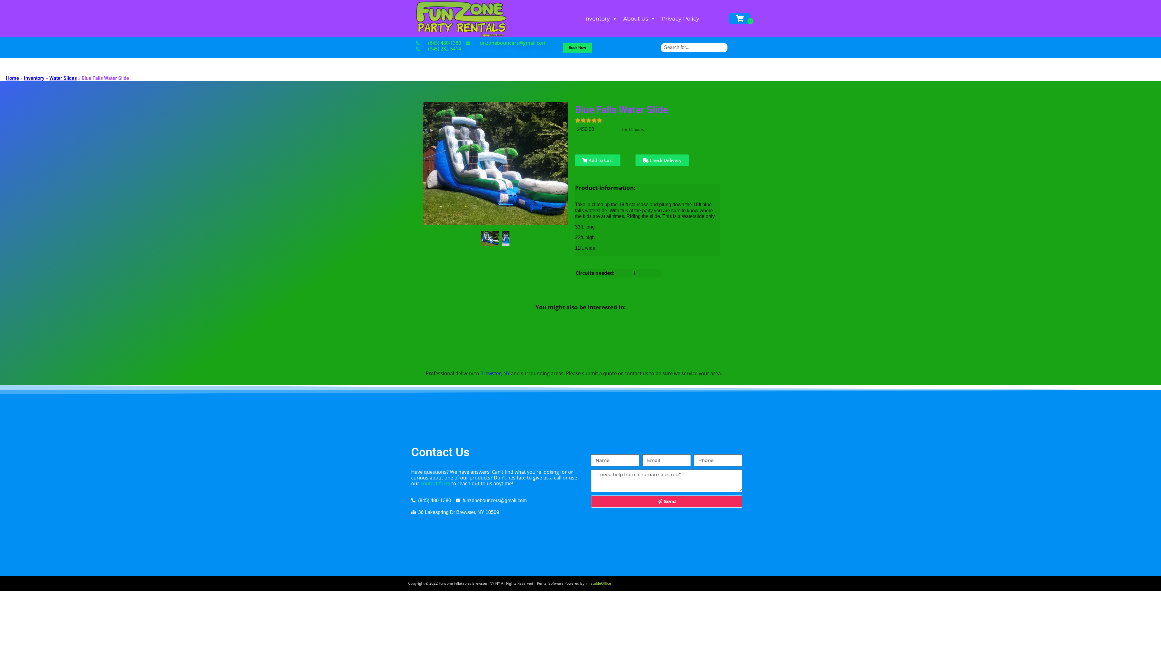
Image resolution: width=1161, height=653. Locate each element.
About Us (635, 18)
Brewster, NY (495, 373)
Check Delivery (665, 160)
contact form (435, 483)
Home (12, 78)
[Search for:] (694, 47)
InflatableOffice (598, 583)
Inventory (597, 18)
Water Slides (63, 78)
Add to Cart (600, 160)
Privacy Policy (680, 18)
